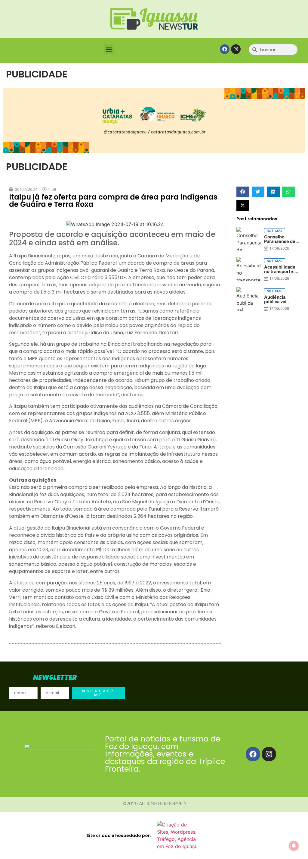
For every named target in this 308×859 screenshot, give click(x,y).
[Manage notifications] (294, 846)
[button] (109, 49)
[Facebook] (224, 49)
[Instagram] (236, 49)
